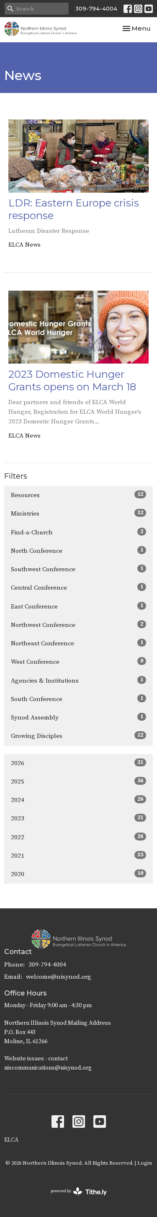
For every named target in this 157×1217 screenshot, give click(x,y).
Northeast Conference (77, 643)
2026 (77, 763)
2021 (77, 855)
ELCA (11, 1140)
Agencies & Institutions (77, 680)
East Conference (77, 606)
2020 (77, 874)
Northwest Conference (77, 625)
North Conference (77, 551)
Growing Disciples (77, 736)
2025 (77, 781)
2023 (77, 818)
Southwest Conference (77, 569)
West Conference (77, 661)
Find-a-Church (77, 532)
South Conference (77, 699)
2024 (77, 800)
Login (144, 1163)
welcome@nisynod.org (58, 977)
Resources (77, 495)
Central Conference (77, 587)
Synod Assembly (77, 717)
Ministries (77, 513)
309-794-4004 (96, 8)
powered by (74, 1198)
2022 (77, 837)
